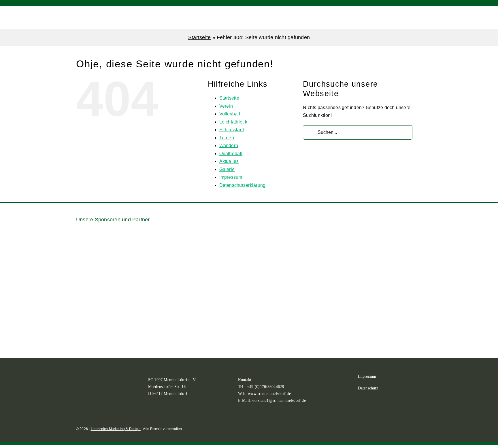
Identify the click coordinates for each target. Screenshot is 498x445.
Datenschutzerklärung (242, 185)
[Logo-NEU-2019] (321, 302)
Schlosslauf (231, 129)
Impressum (230, 177)
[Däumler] (339, 247)
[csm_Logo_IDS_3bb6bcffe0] (279, 243)
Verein (226, 106)
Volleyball (229, 113)
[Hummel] (249, 289)
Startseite (199, 37)
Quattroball (231, 153)
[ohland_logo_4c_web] (393, 289)
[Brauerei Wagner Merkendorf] (159, 237)
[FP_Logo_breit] (105, 305)
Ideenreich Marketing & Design (116, 429)
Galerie (227, 169)
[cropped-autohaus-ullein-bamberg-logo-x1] (219, 252)
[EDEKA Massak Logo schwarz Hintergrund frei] (399, 237)
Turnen (226, 137)
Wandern (228, 145)
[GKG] (177, 302)
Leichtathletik (233, 121)
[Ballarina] (99, 253)
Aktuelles (229, 161)
